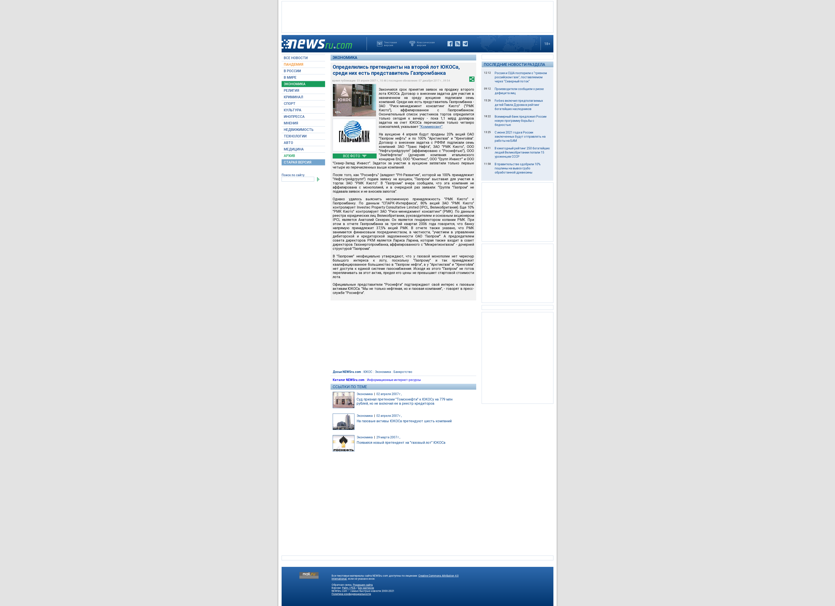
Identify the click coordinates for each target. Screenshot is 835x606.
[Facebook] (450, 43)
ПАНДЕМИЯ (293, 64)
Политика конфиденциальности (351, 594)
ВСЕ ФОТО (352, 156)
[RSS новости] (457, 43)
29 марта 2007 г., (388, 437)
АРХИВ (289, 156)
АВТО (288, 143)
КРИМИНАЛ (293, 97)
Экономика (345, 57)
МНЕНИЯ (291, 123)
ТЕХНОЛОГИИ (295, 136)
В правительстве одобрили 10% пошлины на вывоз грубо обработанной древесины (518, 168)
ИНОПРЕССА (294, 117)
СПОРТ (290, 104)
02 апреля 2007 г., (389, 394)
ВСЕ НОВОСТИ (296, 58)
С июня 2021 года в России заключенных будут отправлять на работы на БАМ (520, 136)
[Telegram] (465, 43)
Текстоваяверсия (390, 43)
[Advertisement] (417, 16)
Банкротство (403, 372)
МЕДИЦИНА (294, 149)
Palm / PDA (349, 587)
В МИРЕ (290, 77)
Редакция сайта (363, 584)
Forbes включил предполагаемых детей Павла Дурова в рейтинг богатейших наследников (519, 105)
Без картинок (366, 587)
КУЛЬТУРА (292, 110)
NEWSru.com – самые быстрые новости (356, 591)
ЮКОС (368, 372)
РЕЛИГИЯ (291, 90)
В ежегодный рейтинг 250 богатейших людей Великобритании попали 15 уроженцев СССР (522, 152)
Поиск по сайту (293, 175)
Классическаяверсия (426, 43)
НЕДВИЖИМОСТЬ (299, 130)
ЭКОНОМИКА (295, 84)
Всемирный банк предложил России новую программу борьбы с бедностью (520, 121)
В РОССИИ (292, 71)
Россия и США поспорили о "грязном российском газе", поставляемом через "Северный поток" (521, 77)
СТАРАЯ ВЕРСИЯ (297, 162)
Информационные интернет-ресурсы (394, 380)
